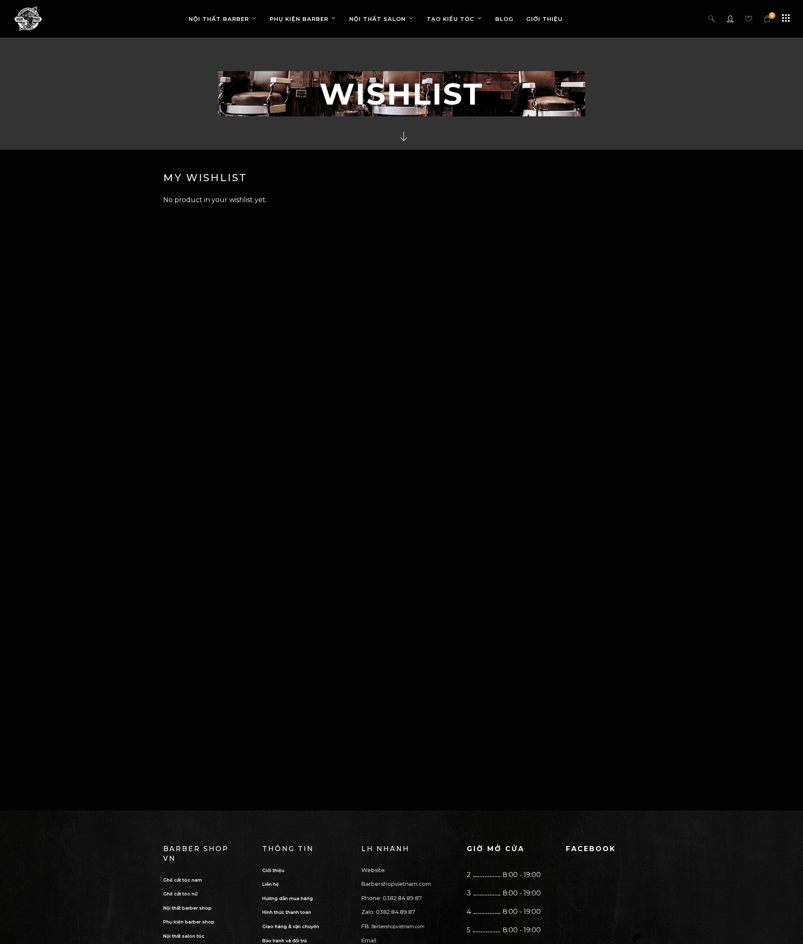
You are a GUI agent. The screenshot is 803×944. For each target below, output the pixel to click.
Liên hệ (270, 884)
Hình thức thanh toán (286, 912)
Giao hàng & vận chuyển (290, 926)
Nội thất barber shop (187, 908)
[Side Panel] (786, 18)
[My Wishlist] (749, 19)
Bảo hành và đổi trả (284, 941)
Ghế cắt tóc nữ (180, 894)
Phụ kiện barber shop (189, 922)
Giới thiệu (273, 870)
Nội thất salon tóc (184, 936)
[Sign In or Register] (730, 19)
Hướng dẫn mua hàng (287, 898)
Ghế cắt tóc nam (182, 880)
